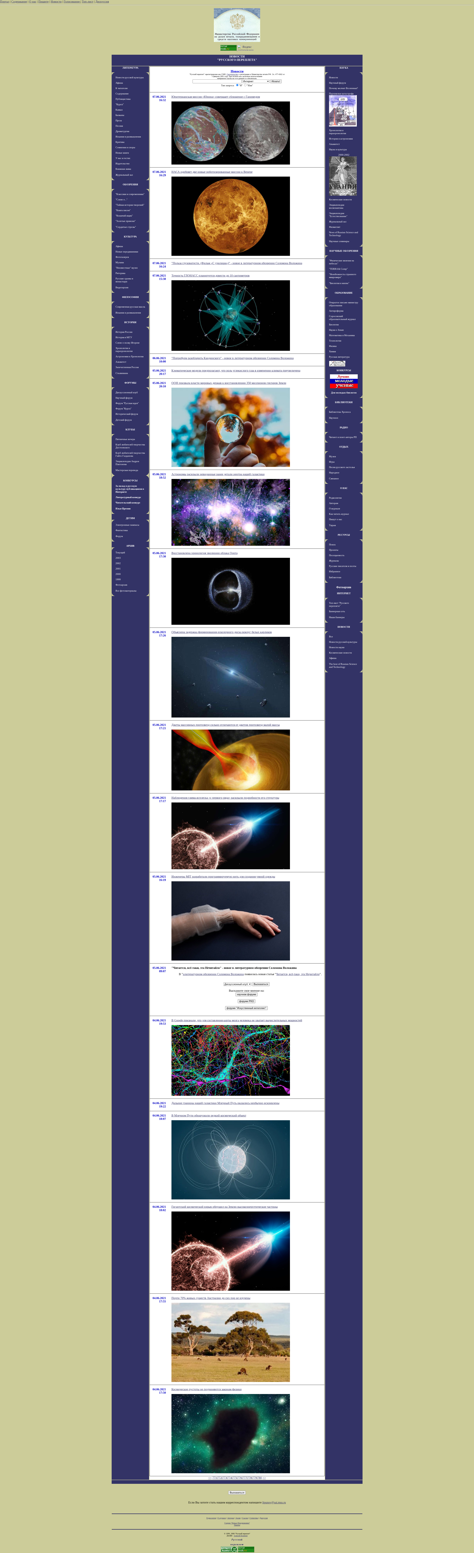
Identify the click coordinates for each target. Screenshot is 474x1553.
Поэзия (119, 125)
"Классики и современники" (130, 194)
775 (234, 1477)
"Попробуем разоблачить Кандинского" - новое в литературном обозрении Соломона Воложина (232, 358)
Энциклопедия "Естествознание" (338, 215)
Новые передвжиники (127, 251)
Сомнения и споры (125, 147)
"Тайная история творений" (130, 204)
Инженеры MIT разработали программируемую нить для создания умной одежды (223, 876)
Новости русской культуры (130, 77)
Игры (332, 461)
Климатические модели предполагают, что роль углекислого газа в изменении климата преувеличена (235, 370)
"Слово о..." (121, 199)
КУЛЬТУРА (130, 236)
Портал (4, 1)
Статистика (254, 1518)
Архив (238, 1518)
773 (224, 1477)
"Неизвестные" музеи (127, 267)
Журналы (334, 560)
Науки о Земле (336, 330)
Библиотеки (335, 577)
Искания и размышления (128, 136)
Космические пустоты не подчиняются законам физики (206, 1389)
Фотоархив (121, 584)
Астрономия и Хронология (129, 356)
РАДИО (344, 427)
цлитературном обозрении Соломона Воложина (213, 974)
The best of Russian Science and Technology (343, 665)
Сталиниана (122, 373)
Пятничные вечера (125, 439)
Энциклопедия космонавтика (336, 206)
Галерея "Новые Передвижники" (237, 1523)
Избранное (334, 571)
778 (249, 1477)
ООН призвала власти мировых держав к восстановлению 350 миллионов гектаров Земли (228, 383)
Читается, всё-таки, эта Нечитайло (298, 974)
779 (254, 1477)
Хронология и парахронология (124, 349)
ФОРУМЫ (130, 382)
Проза (119, 120)
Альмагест (121, 361)
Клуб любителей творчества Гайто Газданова (130, 454)
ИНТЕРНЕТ (344, 593)
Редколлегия (335, 497)
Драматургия (122, 131)
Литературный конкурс (128, 497)
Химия (332, 351)
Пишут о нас (335, 519)
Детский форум (124, 419)
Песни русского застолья (342, 467)
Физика (333, 346)
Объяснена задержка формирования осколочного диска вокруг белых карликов (221, 632)
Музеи (332, 456)
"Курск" (120, 104)
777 (244, 1477)
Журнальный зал (124, 174)
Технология (335, 340)
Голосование (72, 1)
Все (331, 636)
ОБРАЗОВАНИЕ (344, 292)
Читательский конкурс (128, 502)
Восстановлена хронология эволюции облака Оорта (204, 553)
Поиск (332, 544)
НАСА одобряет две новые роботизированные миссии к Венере (212, 171)
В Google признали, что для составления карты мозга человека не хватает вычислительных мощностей (236, 1020)
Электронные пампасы (127, 524)
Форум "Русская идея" (127, 403)
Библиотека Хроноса (340, 412)
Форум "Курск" (123, 408)
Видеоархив (122, 287)
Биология (334, 324)
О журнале (334, 508)
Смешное (334, 478)
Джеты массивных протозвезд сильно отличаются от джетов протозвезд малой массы (225, 724)
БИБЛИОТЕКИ (344, 402)
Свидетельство (232, 74)
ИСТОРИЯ (130, 322)
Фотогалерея (122, 257)
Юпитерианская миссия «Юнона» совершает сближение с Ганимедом (215, 96)
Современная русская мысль (130, 306)
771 (214, 1477)
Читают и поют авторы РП (343, 437)
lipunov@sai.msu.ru (274, 1502)
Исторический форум (127, 414)
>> (264, 1477)
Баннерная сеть (337, 611)
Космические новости (340, 199)
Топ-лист (87, 1)
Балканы (120, 115)
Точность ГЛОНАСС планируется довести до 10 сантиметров (210, 275)
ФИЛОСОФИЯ (130, 297)
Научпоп (333, 417)
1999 (118, 579)
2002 (118, 563)
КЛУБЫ (130, 429)
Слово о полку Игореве (128, 342)
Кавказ (119, 109)
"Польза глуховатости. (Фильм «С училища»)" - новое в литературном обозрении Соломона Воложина (236, 263)
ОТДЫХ (343, 446)
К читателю (122, 88)
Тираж (332, 525)
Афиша (119, 82)
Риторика (120, 273)
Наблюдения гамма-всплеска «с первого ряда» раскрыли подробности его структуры (225, 797)
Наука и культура (338, 149)
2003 (118, 557)
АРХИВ (130, 545)
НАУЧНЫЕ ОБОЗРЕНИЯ (343, 250)
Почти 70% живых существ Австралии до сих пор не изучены (210, 1298)
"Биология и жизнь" (339, 283)
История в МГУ (124, 337)
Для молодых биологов (344, 392)
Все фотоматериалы (126, 590)
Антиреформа (336, 310)
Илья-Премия (123, 508)
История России (124, 332)
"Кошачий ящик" (124, 215)
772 (219, 1477)
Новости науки (336, 647)
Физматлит (334, 227)
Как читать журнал (339, 514)
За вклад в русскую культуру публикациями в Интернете (130, 489)
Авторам (333, 503)
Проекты (333, 550)
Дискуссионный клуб (127, 392)
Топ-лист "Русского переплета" (339, 604)
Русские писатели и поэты (342, 566)
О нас (32, 1)
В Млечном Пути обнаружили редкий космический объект (208, 1115)
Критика (120, 142)
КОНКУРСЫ (130, 480)
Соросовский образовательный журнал (342, 318)
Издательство (123, 163)
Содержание (19, 1)
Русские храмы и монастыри (124, 280)
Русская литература (339, 356)
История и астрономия (341, 138)
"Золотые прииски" (126, 221)
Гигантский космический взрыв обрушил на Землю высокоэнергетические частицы (224, 1206)
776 (239, 1477)
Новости (56, 1)
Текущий (120, 552)
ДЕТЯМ (130, 518)
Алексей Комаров (241, 1536)
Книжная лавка (123, 169)
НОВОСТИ (344, 627)
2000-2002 (343, 154)
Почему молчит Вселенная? (343, 88)
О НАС (344, 488)
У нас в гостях (123, 158)
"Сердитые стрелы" (126, 227)
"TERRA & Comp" (338, 268)
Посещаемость (336, 555)
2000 (118, 574)
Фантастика (122, 530)
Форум (119, 536)
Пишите (43, 1)
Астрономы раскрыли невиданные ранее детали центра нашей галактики (218, 474)
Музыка (120, 262)
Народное (334, 472)
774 (229, 1477)
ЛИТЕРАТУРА (130, 67)
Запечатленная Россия (127, 367)
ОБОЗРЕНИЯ (130, 184)
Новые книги (122, 152)
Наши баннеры (337, 617)
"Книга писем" (123, 210)
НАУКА (344, 67)
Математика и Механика (342, 335)
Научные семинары (339, 241)
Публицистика (123, 99)
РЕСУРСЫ (344, 534)
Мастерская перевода (127, 470)
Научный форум (124, 397)
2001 (118, 568)
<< (210, 1477)
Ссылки (245, 1518)
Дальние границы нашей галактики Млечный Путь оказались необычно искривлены (225, 1103)
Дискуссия (102, 1)
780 (259, 1477)
